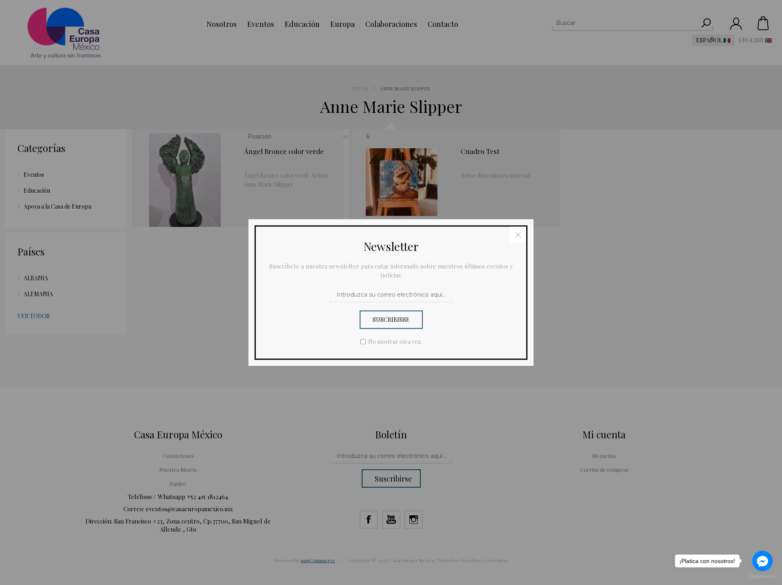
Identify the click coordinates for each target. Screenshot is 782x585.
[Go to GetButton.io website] (762, 576)
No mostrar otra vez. (395, 341)
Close (518, 235)
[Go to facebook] (762, 561)
